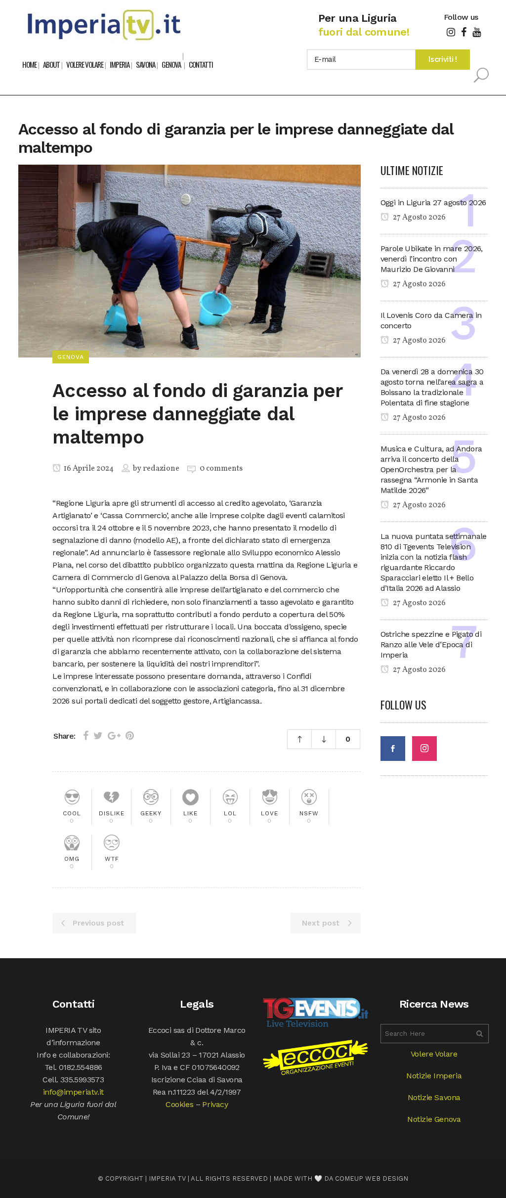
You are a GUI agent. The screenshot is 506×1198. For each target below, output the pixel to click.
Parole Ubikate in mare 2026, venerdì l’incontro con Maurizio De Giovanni (431, 259)
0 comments (221, 468)
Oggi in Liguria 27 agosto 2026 (433, 202)
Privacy (215, 1104)
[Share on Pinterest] (130, 736)
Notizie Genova (434, 1119)
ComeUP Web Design (371, 1178)
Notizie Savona (434, 1097)
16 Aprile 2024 (88, 468)
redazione (161, 468)
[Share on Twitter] (98, 736)
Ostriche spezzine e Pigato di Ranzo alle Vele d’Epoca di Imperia (431, 644)
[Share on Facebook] (85, 736)
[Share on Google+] (114, 736)
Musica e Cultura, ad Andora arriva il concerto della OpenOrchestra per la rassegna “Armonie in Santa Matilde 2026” (431, 469)
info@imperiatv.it (73, 1092)
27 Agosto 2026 (418, 217)
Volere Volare (434, 1054)
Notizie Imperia (434, 1075)
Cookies (179, 1104)
